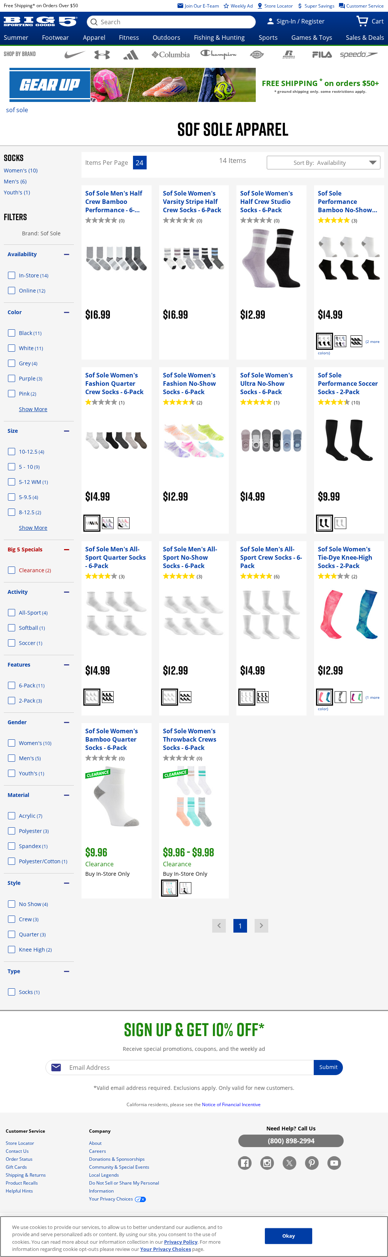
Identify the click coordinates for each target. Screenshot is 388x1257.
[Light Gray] (340, 341)
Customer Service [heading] (26, 1131)
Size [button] (13, 430)
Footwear (55, 37)
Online (41, 290)
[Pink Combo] (324, 697)
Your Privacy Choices (165, 1249)
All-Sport (42, 612)
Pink (37, 393)
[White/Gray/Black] (185, 888)
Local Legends (104, 1175)
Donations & (117, 1159)
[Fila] (322, 54)
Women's (21, 170)
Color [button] (15, 312)
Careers (98, 1151)
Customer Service (364, 6)
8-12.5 (39, 512)
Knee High (44, 949)
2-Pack (39, 700)
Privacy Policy (180, 1241)
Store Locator (278, 6)
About (96, 1143)
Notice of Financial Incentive (232, 1104)
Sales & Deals (365, 37)
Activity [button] (18, 591)
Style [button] (14, 882)
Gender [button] (17, 722)
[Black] (356, 341)
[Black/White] (324, 341)
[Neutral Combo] (92, 523)
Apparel (94, 37)
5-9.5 (37, 497)
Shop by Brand (20, 54)
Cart (379, 23)
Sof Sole (17, 110)
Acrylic (40, 815)
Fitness (129, 37)
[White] (340, 523)
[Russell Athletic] (289, 54)
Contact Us (18, 1151)
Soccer (40, 643)
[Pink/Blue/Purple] (107, 523)
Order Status (20, 1159)
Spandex (42, 846)
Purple (40, 378)
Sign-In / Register (300, 21)
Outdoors (166, 37)
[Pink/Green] (356, 697)
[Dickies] (256, 54)
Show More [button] (33, 409)
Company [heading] (100, 1131)
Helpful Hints (20, 1191)
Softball (41, 627)
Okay (288, 1235)
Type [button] (14, 971)
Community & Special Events (119, 1167)
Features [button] (19, 664)
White (40, 348)
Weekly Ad (241, 6)
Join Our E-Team (201, 6)
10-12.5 (41, 451)
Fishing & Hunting (219, 37)
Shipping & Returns (26, 1175)
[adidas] (131, 54)
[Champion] (218, 54)
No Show (42, 904)
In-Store (43, 275)
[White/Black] (340, 697)
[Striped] (123, 523)
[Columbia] (171, 54)
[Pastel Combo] (169, 888)
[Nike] (75, 54)
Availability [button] (22, 254)
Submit (328, 1067)
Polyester (43, 830)
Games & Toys (311, 37)
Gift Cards (17, 1167)
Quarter (41, 934)
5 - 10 (38, 466)
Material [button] (18, 794)
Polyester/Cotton (46, 861)
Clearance (44, 570)
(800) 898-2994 (291, 1140)
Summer (16, 37)
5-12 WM (42, 481)
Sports (268, 37)
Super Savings (319, 6)
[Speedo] (359, 54)
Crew (38, 919)
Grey (37, 363)
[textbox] (194, 1067)
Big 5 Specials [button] (25, 549)
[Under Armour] (102, 54)
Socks (38, 992)
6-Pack (41, 685)
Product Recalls (22, 1183)
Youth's (17, 192)
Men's (15, 181)
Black (39, 333)
